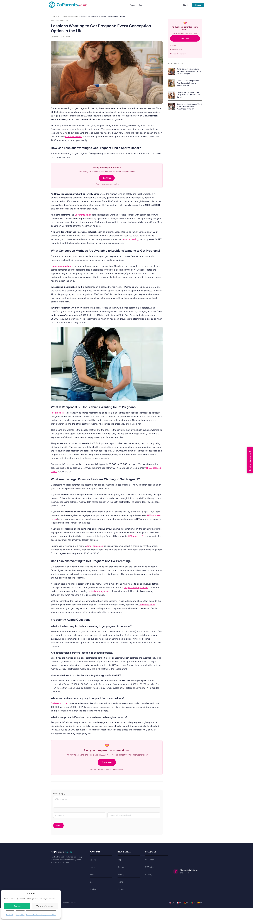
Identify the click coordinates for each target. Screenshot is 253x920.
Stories (93, 889)
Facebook (149, 860)
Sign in (186, 5)
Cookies (121, 889)
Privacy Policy (20, 915)
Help (119, 860)
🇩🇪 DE (186, 903)
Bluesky (148, 874)
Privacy (121, 874)
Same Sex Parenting (70, 16)
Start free (107, 178)
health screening (130, 239)
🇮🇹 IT (193, 903)
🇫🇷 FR (178, 903)
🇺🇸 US (171, 903)
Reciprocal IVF (58, 412)
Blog (59, 16)
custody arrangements (99, 591)
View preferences (44, 906)
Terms (120, 882)
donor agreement (95, 546)
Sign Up (93, 860)
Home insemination (61, 266)
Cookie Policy (10, 915)
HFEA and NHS (135, 536)
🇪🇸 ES (199, 903)
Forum (92, 874)
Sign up (198, 5)
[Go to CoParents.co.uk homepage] (68, 5)
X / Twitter (149, 867)
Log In (92, 867)
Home (53, 16)
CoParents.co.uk (73, 136)
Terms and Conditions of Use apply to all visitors (41, 915)
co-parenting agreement (136, 587)
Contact (121, 867)
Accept (17, 906)
